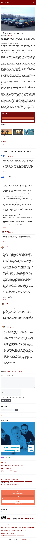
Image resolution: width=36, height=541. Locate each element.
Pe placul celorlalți (14, 479)
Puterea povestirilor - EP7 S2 (6, 468)
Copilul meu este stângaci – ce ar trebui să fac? (10, 531)
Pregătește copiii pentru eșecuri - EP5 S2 (9, 471)
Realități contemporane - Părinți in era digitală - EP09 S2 (12, 465)
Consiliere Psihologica (7, 524)
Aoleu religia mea (6, 145)
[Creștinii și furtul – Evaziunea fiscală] (18, 132)
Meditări (4, 141)
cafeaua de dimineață (5, 479)
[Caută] (16, 410)
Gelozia (4, 144)
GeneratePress (24, 539)
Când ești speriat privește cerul (13, 484)
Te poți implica (3, 135)
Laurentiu (6, 246)
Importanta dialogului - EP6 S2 (7, 470)
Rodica (2, 485)
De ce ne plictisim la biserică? (10, 482)
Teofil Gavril (7, 231)
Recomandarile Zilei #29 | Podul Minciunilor (13, 371)
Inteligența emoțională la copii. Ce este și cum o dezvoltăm (12, 535)
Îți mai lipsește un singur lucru (7, 481)
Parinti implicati (5, 462)
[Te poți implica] (6, 132)
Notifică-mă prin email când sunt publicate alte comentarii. (13, 397)
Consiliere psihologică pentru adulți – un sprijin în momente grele (13, 530)
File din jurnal (5, 2)
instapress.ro (3, 484)
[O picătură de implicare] (29, 132)
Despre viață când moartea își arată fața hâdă (23, 481)
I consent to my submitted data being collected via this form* (15, 498)
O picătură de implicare (27, 135)
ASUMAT (4, 415)
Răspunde (4, 171)
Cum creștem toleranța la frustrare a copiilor (9, 533)
